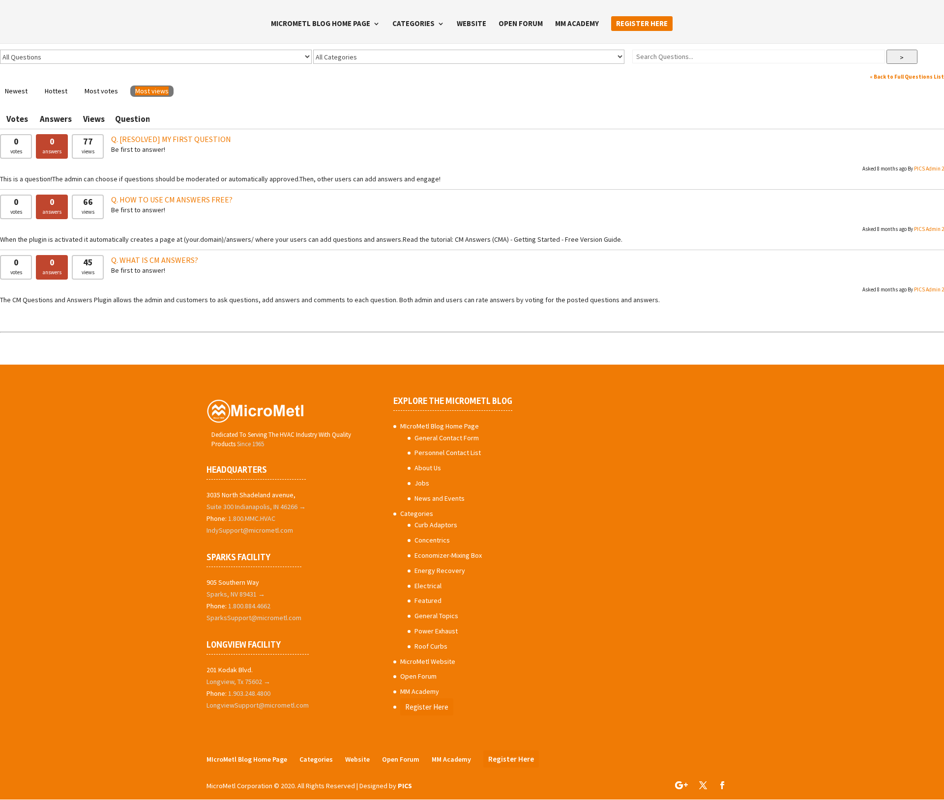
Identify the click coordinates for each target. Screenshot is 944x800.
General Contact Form (446, 437)
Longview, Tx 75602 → (238, 681)
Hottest (56, 90)
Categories (413, 24)
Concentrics (432, 540)
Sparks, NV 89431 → (235, 594)
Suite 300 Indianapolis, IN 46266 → (256, 506)
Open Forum (521, 24)
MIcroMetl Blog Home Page (320, 24)
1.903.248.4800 (249, 693)
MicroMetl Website (427, 661)
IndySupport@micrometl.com (249, 530)
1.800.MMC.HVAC (251, 518)
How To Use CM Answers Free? (176, 199)
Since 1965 (250, 444)
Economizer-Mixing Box (448, 555)
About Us (427, 467)
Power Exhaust (436, 631)
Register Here (642, 23)
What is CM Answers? (158, 260)
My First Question (175, 139)
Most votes (101, 90)
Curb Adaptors (435, 524)
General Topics (436, 615)
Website (471, 24)
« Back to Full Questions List (907, 76)
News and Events (439, 498)
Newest (16, 90)
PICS (405, 785)
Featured (428, 600)
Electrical (428, 585)
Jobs (421, 483)
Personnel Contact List (447, 452)
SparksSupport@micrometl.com (253, 617)
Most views (152, 90)
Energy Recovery (439, 570)
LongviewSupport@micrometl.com (257, 705)
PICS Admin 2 (929, 168)
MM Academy (577, 24)
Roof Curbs (430, 646)
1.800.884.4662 (249, 605)
